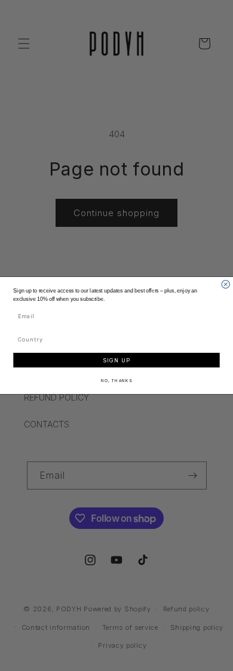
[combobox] (114, 339)
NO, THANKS (117, 380)
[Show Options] (214, 339)
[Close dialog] (225, 284)
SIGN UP (117, 360)
